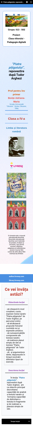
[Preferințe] (27, 2)
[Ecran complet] (31, 2)
